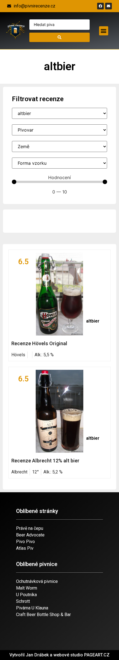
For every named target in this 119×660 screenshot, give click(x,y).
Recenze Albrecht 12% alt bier (45, 460)
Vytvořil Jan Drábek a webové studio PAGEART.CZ (59, 655)
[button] (103, 30)
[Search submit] (59, 37)
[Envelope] (108, 6)
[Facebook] (100, 6)
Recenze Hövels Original (39, 343)
